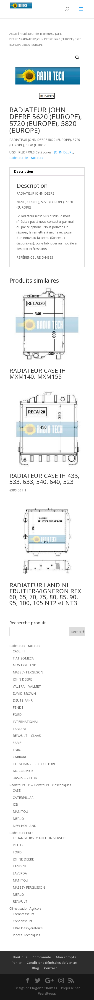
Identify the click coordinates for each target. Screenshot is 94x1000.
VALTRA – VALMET (27, 686)
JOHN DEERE (63, 152)
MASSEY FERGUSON (28, 672)
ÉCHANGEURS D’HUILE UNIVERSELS (39, 838)
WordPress (47, 993)
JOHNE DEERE (23, 859)
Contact (50, 968)
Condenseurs (22, 921)
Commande (41, 957)
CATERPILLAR (23, 797)
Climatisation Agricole (25, 908)
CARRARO (20, 757)
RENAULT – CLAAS (27, 735)
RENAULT (20, 901)
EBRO (17, 750)
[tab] (47, 172)
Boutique (20, 957)
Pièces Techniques (26, 935)
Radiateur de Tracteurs (37, 34)
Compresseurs (23, 914)
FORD (17, 714)
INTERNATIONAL (26, 721)
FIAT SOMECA (23, 658)
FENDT (18, 707)
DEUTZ (18, 845)
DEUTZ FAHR (23, 700)
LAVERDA (20, 873)
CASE (17, 790)
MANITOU (20, 811)
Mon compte (66, 957)
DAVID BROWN (24, 693)
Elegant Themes (43, 988)
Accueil (14, 34)
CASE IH (19, 651)
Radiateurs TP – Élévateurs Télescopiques (40, 785)
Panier (17, 962)
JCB (15, 804)
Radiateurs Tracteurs (24, 645)
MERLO (18, 818)
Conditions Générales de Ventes (52, 962)
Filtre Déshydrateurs (28, 928)
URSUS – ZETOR (25, 778)
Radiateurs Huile (21, 833)
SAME (17, 742)
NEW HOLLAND (25, 665)
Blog (35, 968)
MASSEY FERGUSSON (29, 887)
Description (23, 171)
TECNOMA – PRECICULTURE (34, 764)
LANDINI (19, 729)
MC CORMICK (23, 771)
